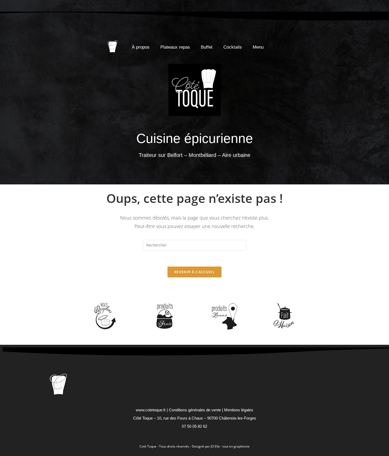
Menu (258, 47)
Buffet (206, 47)
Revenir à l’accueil (194, 271)
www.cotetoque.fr (151, 410)
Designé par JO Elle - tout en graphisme (221, 446)
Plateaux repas (175, 47)
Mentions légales (238, 410)
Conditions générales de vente (195, 410)
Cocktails (232, 47)
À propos (141, 47)
